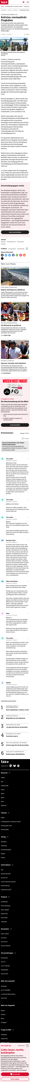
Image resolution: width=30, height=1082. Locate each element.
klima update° (5, 910)
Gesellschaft (4, 785)
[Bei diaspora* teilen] (20, 255)
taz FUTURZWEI (5, 990)
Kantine (3, 1014)
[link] (3, 6)
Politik (9, 10)
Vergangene (4, 969)
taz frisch (3, 938)
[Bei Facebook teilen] (13, 255)
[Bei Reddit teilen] (24, 255)
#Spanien (3, 244)
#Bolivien (3, 241)
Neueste (22, 433)
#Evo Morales (20, 241)
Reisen (3, 1010)
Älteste (27, 433)
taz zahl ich (4, 877)
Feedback (4, 1034)
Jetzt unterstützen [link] (15, 232)
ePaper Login (5, 1042)
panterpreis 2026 (6, 889)
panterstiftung (5, 885)
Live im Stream (5, 966)
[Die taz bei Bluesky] (14, 766)
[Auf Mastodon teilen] (6, 255)
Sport (2, 793)
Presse (3, 857)
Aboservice (4, 1038)
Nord (2, 801)
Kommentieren (12, 248)
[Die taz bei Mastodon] (11, 766)
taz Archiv (4, 998)
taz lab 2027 (4, 974)
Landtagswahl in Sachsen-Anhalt (11, 821)
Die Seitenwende (6, 849)
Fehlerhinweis (20, 248)
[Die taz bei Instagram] (18, 766)
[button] (28, 2)
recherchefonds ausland (8, 881)
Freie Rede (4, 917)
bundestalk (4, 901)
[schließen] (27, 1045)
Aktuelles (3, 841)
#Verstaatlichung (11, 241)
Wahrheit (3, 805)
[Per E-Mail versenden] (2, 255)
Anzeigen (3, 1022)
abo (2, 870)
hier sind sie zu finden (8, 450)
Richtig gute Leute (6, 825)
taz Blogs (3, 986)
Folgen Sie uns (4, 766)
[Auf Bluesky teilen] (9, 255)
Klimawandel (5, 829)
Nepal (2, 817)
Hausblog (4, 845)
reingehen (4, 921)
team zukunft (5, 934)
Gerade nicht (21, 1045)
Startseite (3, 10)
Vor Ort (3, 962)
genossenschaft (5, 873)
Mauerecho (4, 913)
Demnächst (4, 958)
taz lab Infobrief (5, 945)
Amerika (15, 10)
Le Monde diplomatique (8, 994)
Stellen (3, 853)
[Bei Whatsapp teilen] (17, 255)
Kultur (3, 789)
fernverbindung (5, 905)
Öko (2, 781)
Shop (2, 1018)
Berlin (2, 797)
